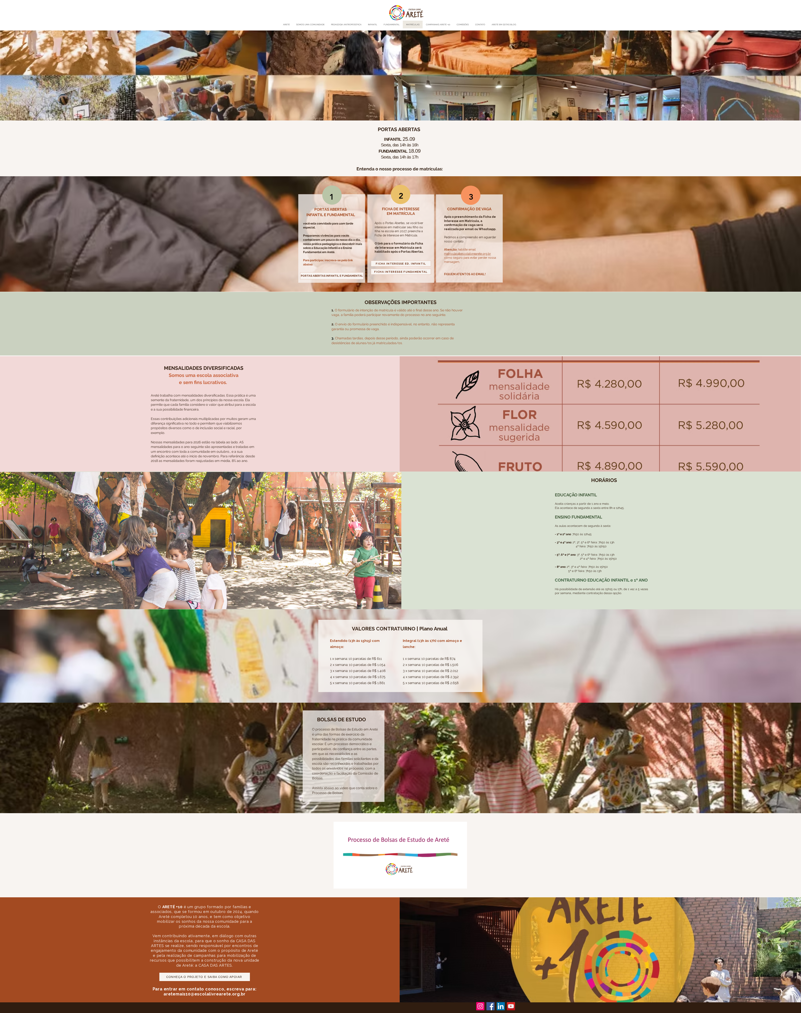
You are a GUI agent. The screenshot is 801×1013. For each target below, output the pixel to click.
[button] (461, 884)
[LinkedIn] (501, 1006)
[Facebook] (490, 1006)
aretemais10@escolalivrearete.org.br (205, 994)
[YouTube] (511, 1006)
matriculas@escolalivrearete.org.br (467, 253)
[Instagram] (480, 1006)
